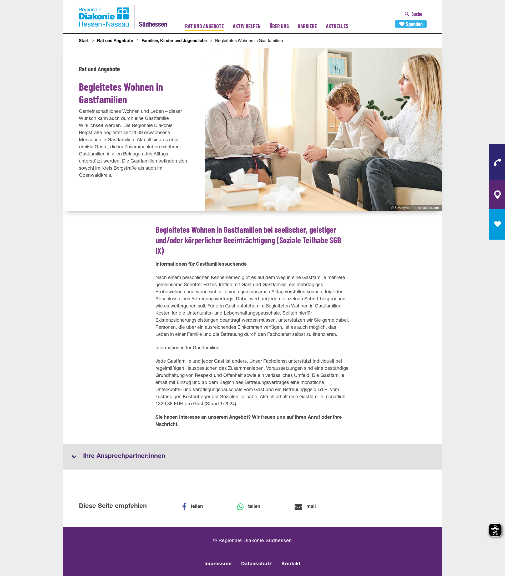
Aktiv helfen (247, 26)
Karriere (307, 26)
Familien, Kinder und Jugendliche (174, 41)
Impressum (218, 564)
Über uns (279, 26)
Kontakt (291, 564)
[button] (196, 507)
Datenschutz (256, 564)
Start (84, 41)
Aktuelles (337, 26)
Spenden (414, 24)
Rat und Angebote (204, 26)
